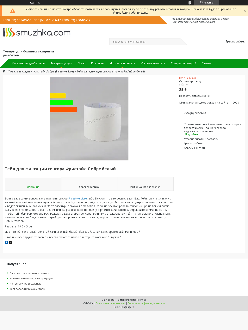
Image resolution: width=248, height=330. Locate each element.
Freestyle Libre (77, 198)
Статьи (206, 63)
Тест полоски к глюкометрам (27, 289)
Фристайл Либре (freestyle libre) (53, 71)
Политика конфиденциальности (146, 303)
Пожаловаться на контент (110, 303)
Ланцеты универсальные (25, 283)
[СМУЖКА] (37, 36)
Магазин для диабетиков (28, 63)
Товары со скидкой (183, 63)
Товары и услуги (61, 63)
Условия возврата (153, 63)
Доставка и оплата (122, 63)
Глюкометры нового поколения (29, 273)
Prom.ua (141, 299)
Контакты (97, 63)
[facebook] (6, 243)
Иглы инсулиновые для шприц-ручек (32, 278)
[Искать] (178, 41)
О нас (81, 63)
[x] (10, 243)
